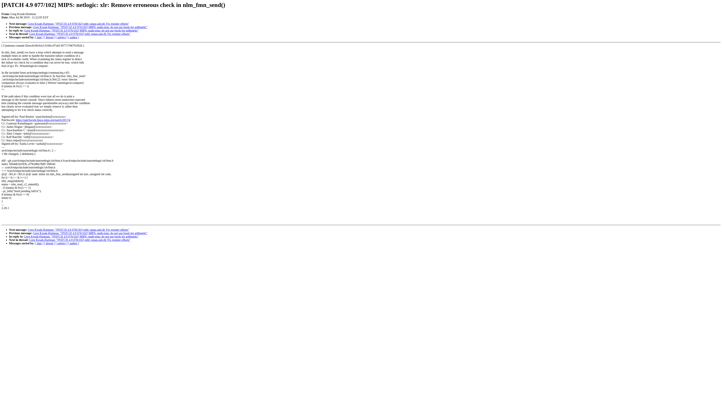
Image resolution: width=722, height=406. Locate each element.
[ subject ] (61, 37)
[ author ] (73, 37)
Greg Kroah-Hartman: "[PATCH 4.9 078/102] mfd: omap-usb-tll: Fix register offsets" (78, 23)
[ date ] (39, 37)
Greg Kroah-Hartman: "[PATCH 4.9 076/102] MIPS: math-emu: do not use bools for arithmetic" (90, 27)
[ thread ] (49, 37)
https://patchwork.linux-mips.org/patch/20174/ (43, 120)
